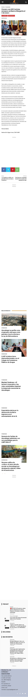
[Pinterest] (12, 169)
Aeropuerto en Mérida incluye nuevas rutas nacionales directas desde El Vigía (18, 660)
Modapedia (12, 623)
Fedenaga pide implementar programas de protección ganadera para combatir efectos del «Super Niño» (17, 651)
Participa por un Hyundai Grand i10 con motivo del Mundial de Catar (21, 179)
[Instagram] (20, 693)
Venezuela (12, 639)
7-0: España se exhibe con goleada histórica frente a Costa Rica (7, 179)
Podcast (11, 606)
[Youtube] (25, 693)
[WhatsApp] (17, 169)
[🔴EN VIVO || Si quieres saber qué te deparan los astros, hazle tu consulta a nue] (5, 609)
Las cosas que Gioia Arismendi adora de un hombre (18, 618)
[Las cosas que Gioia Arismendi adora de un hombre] (5, 618)
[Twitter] (8, 169)
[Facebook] (3, 169)
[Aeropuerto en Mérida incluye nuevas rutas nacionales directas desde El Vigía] (5, 659)
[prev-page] (2, 474)
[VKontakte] (22, 693)
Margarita (11, 15)
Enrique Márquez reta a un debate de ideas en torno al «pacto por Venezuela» (17, 643)
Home (2, 7)
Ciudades (7, 7)
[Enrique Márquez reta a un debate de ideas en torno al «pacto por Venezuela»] (5, 642)
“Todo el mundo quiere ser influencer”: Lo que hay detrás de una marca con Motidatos (18, 626)
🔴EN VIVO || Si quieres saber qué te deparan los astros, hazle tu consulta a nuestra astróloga (18, 610)
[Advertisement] (14, 152)
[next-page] (5, 474)
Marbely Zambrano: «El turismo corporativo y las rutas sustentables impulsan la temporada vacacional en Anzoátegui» (11, 386)
